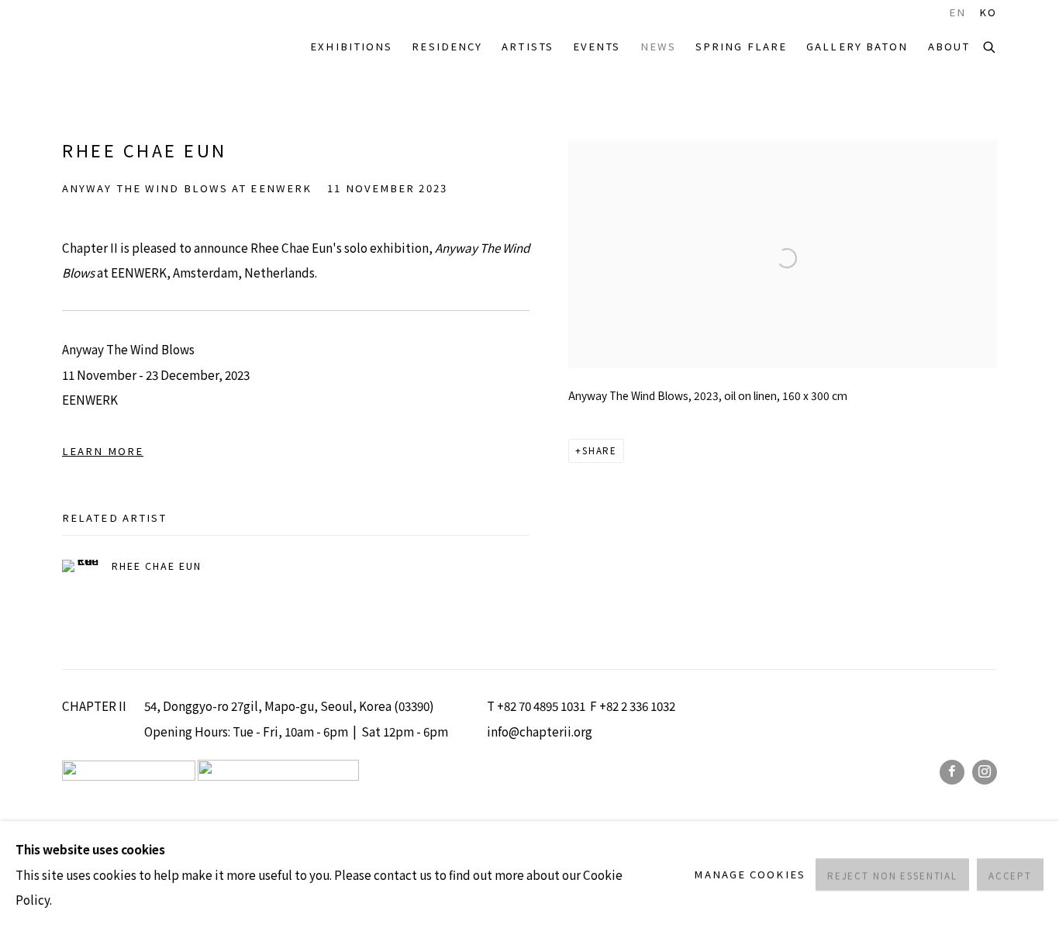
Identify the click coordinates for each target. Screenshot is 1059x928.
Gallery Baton (857, 46)
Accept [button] (1010, 875)
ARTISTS (528, 46)
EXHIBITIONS (351, 46)
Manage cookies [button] (749, 874)
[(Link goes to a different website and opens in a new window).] (278, 775)
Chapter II (108, 47)
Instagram (984, 772)
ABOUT (949, 46)
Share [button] (599, 450)
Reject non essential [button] (892, 875)
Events (597, 46)
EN (957, 12)
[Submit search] (990, 45)
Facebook (952, 772)
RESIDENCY (447, 46)
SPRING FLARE (741, 46)
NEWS (658, 46)
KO (988, 12)
